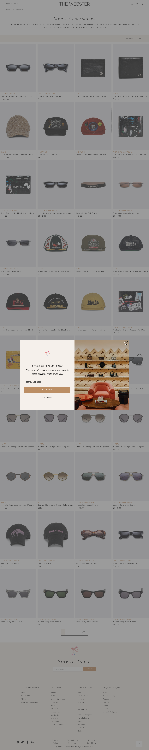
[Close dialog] (126, 343)
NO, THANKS (47, 397)
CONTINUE (47, 390)
